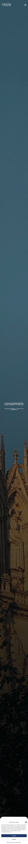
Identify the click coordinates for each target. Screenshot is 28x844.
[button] (26, 822)
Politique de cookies (10, 842)
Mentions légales (18, 842)
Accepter (14, 835)
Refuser (14, 839)
